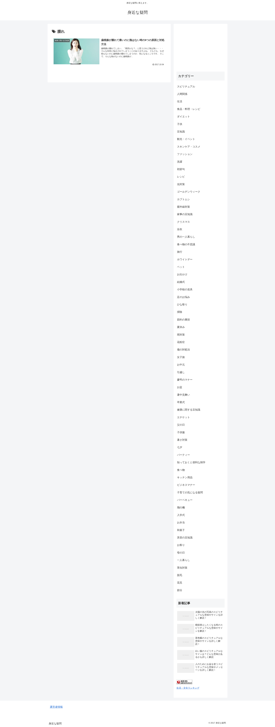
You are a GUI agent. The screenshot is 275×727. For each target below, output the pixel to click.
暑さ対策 (182, 439)
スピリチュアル (186, 86)
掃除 (179, 312)
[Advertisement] (200, 47)
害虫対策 (182, 567)
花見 (179, 582)
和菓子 (181, 530)
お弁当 (181, 522)
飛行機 (181, 507)
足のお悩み (183, 297)
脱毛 (179, 575)
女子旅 (181, 357)
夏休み (181, 327)
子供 (179, 124)
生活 (179, 101)
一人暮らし (183, 560)
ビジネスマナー (186, 484)
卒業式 (181, 402)
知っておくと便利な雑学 (191, 462)
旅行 (179, 251)
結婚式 (181, 282)
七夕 (179, 447)
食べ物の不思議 (186, 244)
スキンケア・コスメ (188, 146)
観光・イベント (186, 139)
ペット (181, 266)
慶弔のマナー (184, 379)
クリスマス (183, 221)
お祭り (181, 545)
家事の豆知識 (184, 214)
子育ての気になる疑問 (190, 492)
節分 (179, 590)
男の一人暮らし (186, 236)
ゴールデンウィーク (188, 191)
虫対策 (181, 184)
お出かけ (182, 274)
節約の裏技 (183, 319)
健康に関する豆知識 (188, 409)
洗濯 (179, 161)
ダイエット (183, 116)
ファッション (184, 154)
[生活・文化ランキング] (184, 683)
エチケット (183, 417)
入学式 (181, 515)
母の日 (181, 552)
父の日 (181, 424)
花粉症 (181, 342)
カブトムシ (183, 199)
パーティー (183, 454)
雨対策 (181, 334)
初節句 (181, 169)
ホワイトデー (184, 259)
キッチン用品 (184, 477)
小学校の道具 (184, 289)
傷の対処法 (183, 349)
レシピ (181, 176)
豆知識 (181, 131)
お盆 (179, 387)
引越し (181, 372)
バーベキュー (184, 500)
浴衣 (179, 229)
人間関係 (182, 94)
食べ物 (181, 470)
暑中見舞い (183, 394)
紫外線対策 (183, 206)
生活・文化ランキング (187, 688)
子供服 (181, 432)
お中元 (181, 364)
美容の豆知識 (184, 537)
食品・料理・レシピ (188, 109)
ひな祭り (182, 304)
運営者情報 (56, 706)
